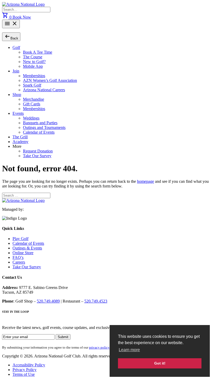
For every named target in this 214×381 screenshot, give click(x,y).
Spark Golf (32, 85)
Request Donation (38, 151)
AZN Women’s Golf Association (50, 80)
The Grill (20, 137)
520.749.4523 (95, 301)
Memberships (34, 75)
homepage (145, 181)
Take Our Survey (37, 155)
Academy (20, 141)
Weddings (31, 118)
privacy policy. (99, 347)
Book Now (22, 17)
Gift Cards (31, 104)
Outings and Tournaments (44, 127)
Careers (19, 262)
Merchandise (33, 99)
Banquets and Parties (40, 123)
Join (16, 71)
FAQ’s (18, 257)
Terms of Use (24, 374)
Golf (16, 47)
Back (11, 36)
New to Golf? (34, 61)
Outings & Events (27, 248)
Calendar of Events (39, 132)
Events (18, 113)
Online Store (23, 253)
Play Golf (20, 238)
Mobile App (33, 66)
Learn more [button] (129, 350)
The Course (32, 57)
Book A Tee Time (37, 52)
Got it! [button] (159, 363)
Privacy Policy (25, 369)
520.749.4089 (48, 301)
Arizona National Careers (44, 90)
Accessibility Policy (29, 365)
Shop (17, 94)
